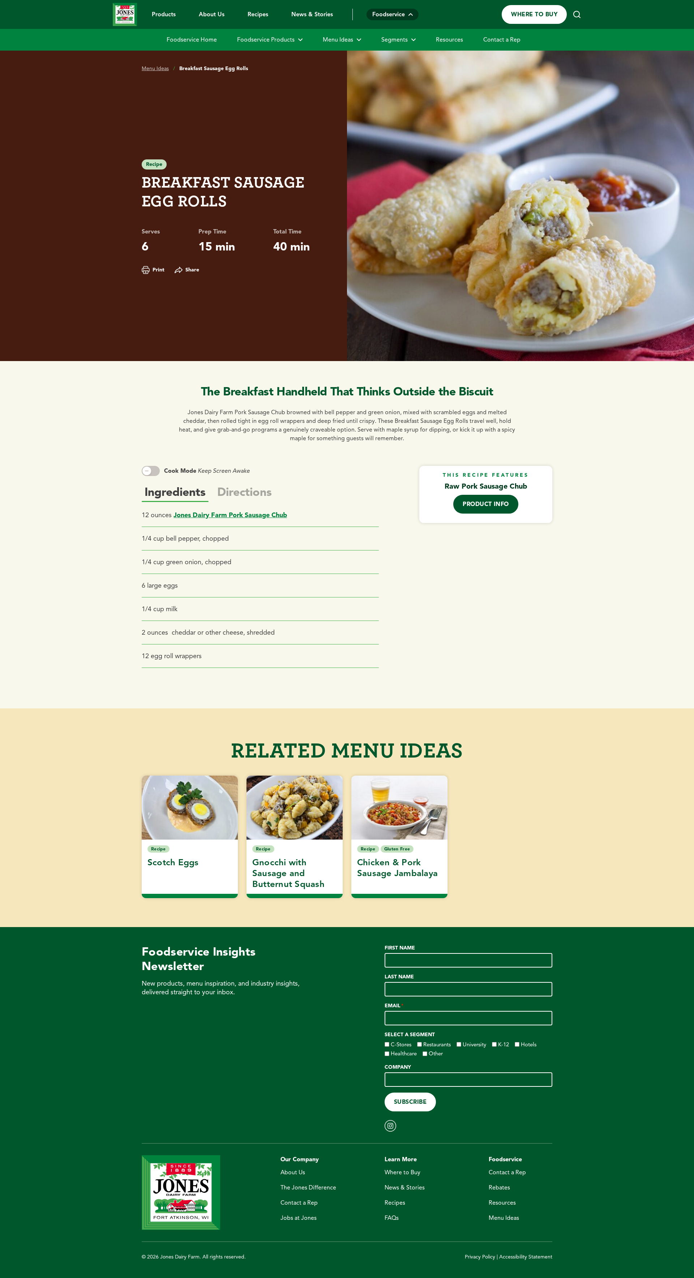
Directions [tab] (244, 492)
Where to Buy (534, 14)
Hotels (528, 1044)
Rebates (499, 1187)
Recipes (258, 14)
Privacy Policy (480, 1257)
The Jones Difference (308, 1187)
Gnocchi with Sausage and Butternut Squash (288, 873)
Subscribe (410, 1102)
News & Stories (312, 14)
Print (158, 270)
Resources (449, 39)
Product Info (486, 504)
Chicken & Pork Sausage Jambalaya (397, 868)
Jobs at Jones (298, 1218)
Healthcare (404, 1053)
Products (164, 14)
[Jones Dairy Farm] (125, 14)
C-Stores (401, 1044)
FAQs (392, 1218)
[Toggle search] (577, 14)
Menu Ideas (338, 39)
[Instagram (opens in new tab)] (390, 1126)
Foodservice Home (192, 39)
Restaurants (437, 1044)
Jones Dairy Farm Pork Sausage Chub (230, 515)
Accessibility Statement (525, 1257)
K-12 (503, 1044)
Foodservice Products (266, 39)
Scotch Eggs (173, 862)
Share (192, 270)
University (474, 1044)
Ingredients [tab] (175, 492)
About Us (211, 14)
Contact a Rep (501, 39)
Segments (394, 39)
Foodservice (388, 14)
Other (436, 1053)
